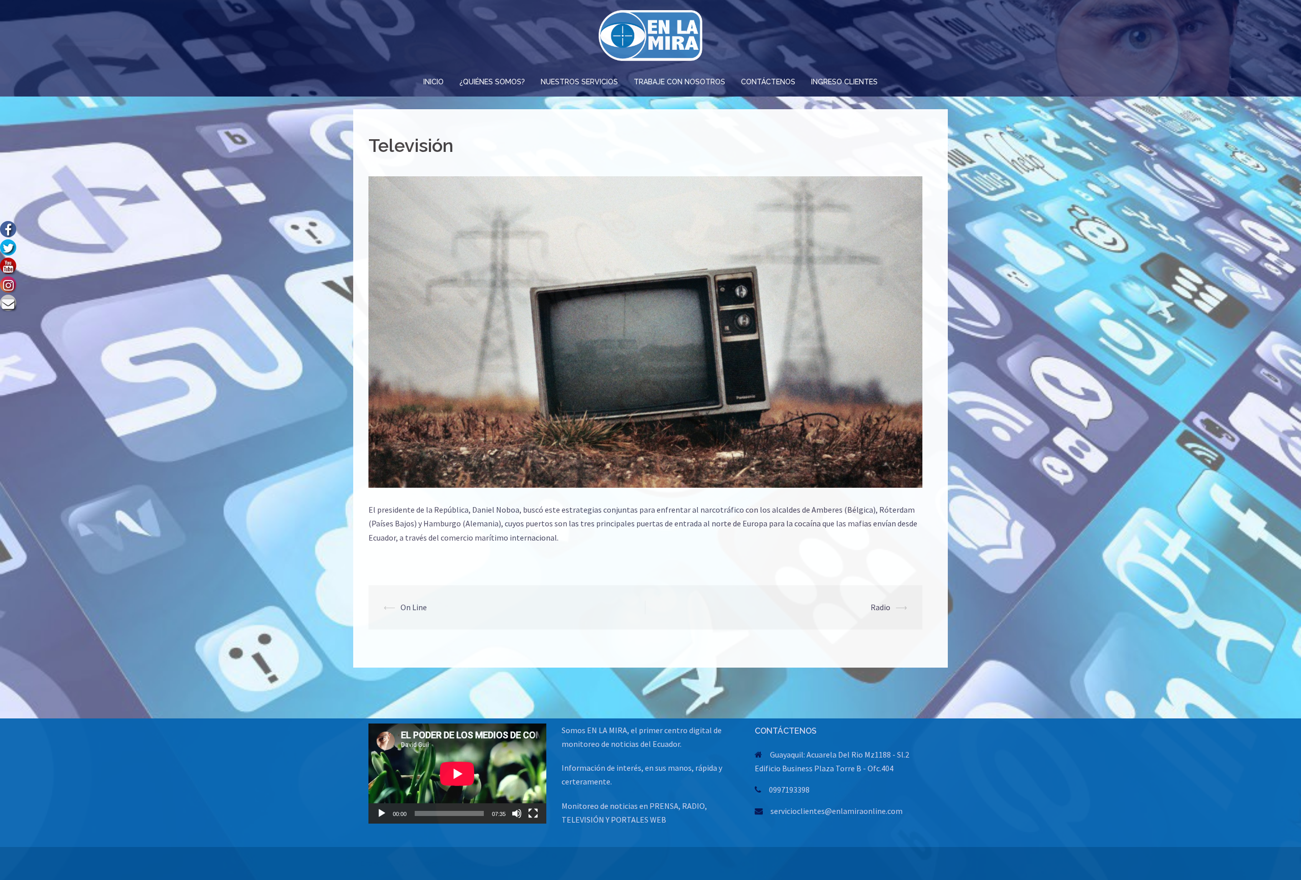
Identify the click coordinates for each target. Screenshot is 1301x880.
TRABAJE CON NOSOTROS (679, 82)
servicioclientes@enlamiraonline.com (836, 811)
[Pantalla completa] (533, 813)
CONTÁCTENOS (768, 82)
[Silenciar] (517, 813)
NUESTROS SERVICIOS (579, 82)
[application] (457, 774)
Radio (880, 607)
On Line (413, 607)
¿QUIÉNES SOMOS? (492, 82)
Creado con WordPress (400, 863)
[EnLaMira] (650, 38)
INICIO (433, 82)
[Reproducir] (382, 813)
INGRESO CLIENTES (844, 82)
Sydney (479, 863)
